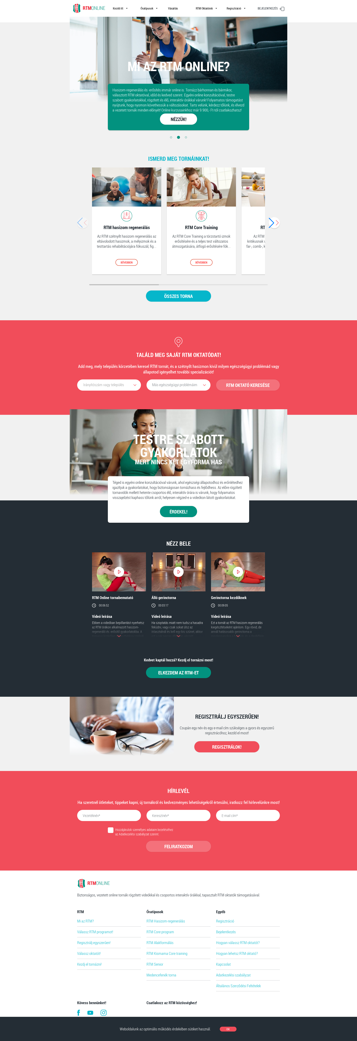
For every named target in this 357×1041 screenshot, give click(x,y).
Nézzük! (178, 119)
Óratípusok (147, 8)
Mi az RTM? (85, 921)
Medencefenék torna (161, 975)
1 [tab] (171, 137)
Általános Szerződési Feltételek (238, 985)
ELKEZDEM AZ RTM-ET (178, 672)
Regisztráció (234, 8)
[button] (274, 222)
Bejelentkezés (226, 931)
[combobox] (109, 385)
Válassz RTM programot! (95, 931)
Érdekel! (178, 511)
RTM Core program (160, 931)
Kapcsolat (223, 964)
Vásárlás (173, 8)
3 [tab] (186, 137)
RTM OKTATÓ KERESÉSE (248, 385)
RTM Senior (155, 964)
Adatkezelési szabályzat (233, 975)
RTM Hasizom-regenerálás (166, 921)
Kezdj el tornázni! (89, 964)
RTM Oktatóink (204, 8)
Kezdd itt (118, 8)
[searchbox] (176, 384)
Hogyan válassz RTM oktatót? (238, 942)
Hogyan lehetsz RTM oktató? (237, 953)
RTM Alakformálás (160, 942)
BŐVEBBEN (127, 262)
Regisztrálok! (227, 747)
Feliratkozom (178, 846)
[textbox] (107, 384)
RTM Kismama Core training (167, 953)
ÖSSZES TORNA (178, 296)
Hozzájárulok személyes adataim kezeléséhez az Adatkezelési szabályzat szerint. (144, 831)
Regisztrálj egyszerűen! (93, 942)
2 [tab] (178, 137)
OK (228, 1029)
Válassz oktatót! (89, 953)
